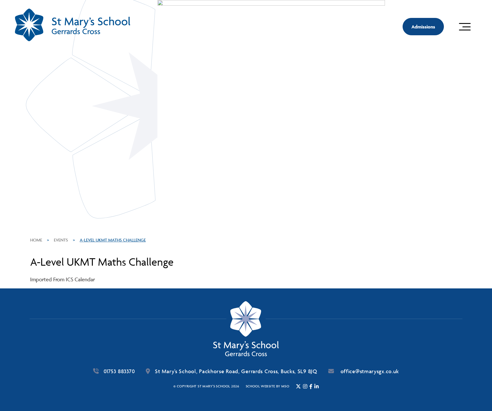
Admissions (423, 27)
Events (61, 240)
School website (260, 386)
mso (285, 386)
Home (36, 240)
